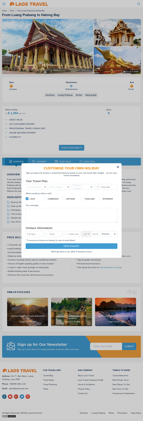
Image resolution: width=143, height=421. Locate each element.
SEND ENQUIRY (71, 246)
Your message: (32, 205)
